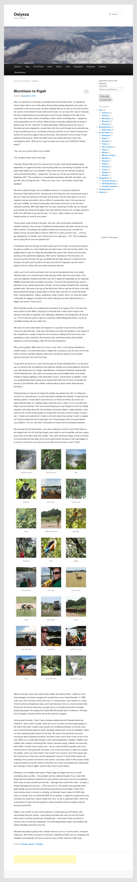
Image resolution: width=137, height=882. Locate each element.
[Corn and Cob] (76, 587)
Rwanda (24, 844)
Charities (102, 66)
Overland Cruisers (109, 186)
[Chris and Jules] (26, 587)
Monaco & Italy (108, 155)
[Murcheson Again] (76, 675)
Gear (68, 66)
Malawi (105, 152)
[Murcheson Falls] (26, 469)
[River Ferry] (51, 499)
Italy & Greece (107, 146)
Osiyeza (21, 14)
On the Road (38, 66)
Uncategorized (105, 189)
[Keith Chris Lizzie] (76, 646)
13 (86, 91)
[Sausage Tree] (76, 499)
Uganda (31, 844)
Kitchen (105, 115)
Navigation (106, 118)
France (105, 144)
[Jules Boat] (51, 646)
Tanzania (105, 166)
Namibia (105, 158)
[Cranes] (26, 616)
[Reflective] (26, 499)
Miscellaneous (20, 72)
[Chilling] (76, 557)
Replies (39, 844)
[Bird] (51, 557)
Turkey (104, 169)
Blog (27, 66)
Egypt (104, 138)
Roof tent (105, 124)
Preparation (78, 66)
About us (17, 66)
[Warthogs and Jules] (51, 528)
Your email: (103, 86)
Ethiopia (105, 141)
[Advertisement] (45, 859)
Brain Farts (106, 129)
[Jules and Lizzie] (26, 646)
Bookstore (91, 66)
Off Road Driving (109, 183)
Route (49, 66)
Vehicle (59, 66)
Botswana (106, 135)
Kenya (104, 149)
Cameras (105, 112)
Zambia (105, 175)
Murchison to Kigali (30, 90)
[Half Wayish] (51, 616)
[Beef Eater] (76, 528)
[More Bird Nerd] (51, 675)
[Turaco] (26, 528)
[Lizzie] (26, 675)
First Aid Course (108, 180)
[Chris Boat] (51, 587)
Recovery (106, 121)
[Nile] (76, 469)
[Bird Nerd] (26, 557)
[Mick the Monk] (51, 469)
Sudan (104, 163)
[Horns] (76, 616)
